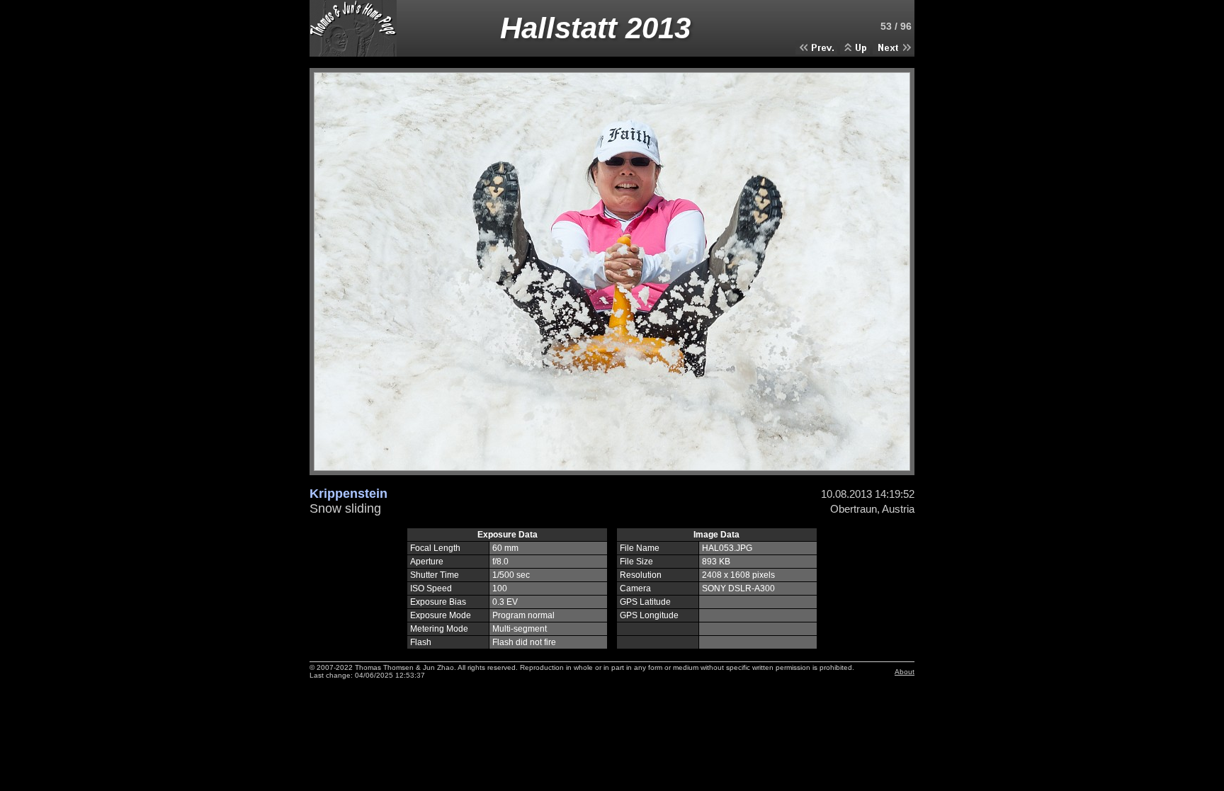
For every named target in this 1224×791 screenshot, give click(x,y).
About (904, 672)
